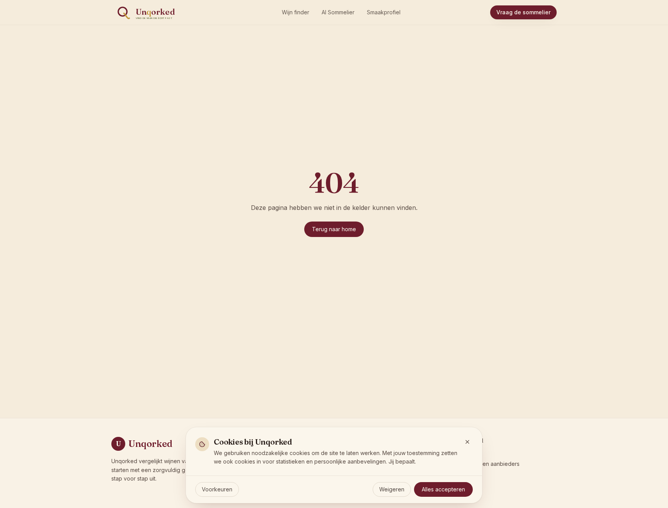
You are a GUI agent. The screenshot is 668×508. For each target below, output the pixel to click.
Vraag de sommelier (523, 12)
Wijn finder (295, 12)
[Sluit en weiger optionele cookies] (467, 441)
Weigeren (391, 489)
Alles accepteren (443, 489)
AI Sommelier (338, 12)
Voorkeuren (217, 489)
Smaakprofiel (383, 12)
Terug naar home (334, 229)
